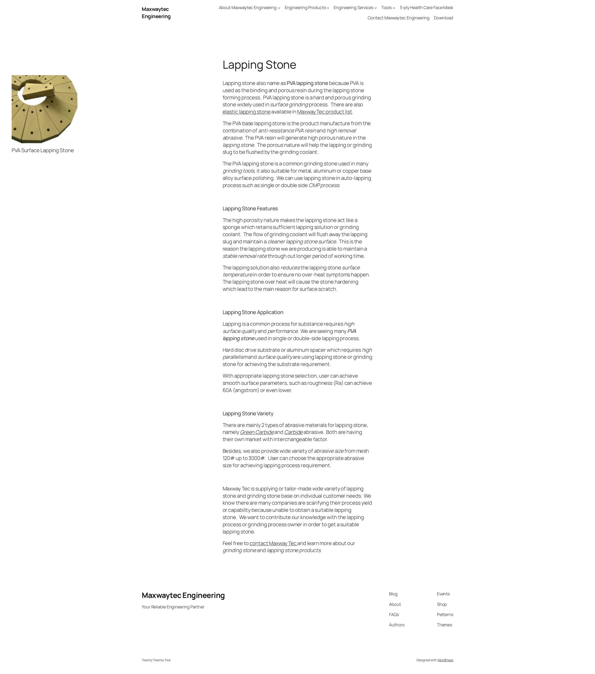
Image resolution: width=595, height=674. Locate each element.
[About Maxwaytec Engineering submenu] (279, 7)
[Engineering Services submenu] (375, 7)
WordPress (445, 660)
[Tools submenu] (394, 7)
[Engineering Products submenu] (328, 7)
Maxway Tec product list (324, 111)
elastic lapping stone (247, 111)
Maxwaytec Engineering (156, 13)
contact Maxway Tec (273, 543)
